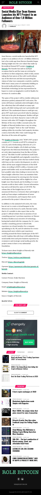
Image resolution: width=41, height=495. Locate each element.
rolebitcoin (12, 26)
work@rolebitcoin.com (20, 484)
